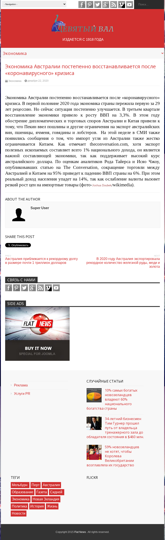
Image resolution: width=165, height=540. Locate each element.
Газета (42, 492)
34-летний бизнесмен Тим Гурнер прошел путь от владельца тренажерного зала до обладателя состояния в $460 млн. (115, 428)
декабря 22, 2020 (38, 80)
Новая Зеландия (46, 499)
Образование (22, 492)
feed (113, 4)
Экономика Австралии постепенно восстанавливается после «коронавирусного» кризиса (80, 69)
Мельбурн (20, 485)
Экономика (14, 81)
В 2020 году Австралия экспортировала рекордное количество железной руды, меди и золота (123, 262)
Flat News (80, 532)
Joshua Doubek (102, 185)
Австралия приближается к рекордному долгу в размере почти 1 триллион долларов (41, 261)
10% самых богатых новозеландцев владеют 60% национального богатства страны (112, 399)
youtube (129, 4)
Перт (36, 485)
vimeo (121, 4)
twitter (97, 4)
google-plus (105, 4)
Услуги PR (22, 393)
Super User (40, 208)
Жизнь (52, 506)
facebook (81, 4)
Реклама (21, 385)
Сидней (56, 492)
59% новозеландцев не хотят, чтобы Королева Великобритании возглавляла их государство (113, 456)
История (37, 506)
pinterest (89, 4)
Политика (19, 506)
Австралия (51, 485)
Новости (18, 513)
